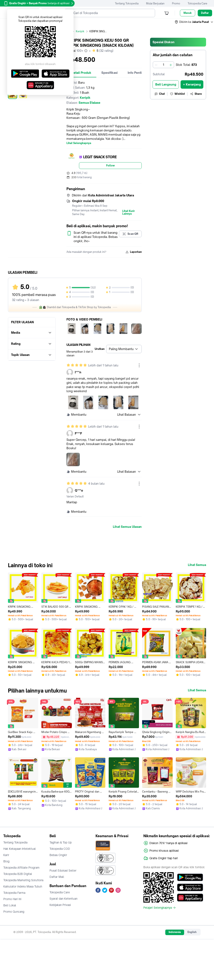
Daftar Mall (57, 876)
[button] (194, 22)
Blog (6, 861)
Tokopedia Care (197, 3)
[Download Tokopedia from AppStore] (190, 887)
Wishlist (180, 93)
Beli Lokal (9, 905)
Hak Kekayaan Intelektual (19, 848)
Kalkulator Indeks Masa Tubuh (22, 886)
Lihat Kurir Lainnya (128, 212)
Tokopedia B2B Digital (17, 874)
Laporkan (136, 251)
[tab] (81, 72)
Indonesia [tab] (175, 932)
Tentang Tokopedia (127, 3)
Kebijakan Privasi (60, 905)
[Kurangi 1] (156, 64)
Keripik (80, 31)
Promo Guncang (13, 911)
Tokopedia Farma (14, 892)
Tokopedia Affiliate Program (21, 867)
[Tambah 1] (170, 64)
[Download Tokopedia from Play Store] (190, 877)
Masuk (187, 12)
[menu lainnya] (139, 365)
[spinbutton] (163, 65)
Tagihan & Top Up (61, 842)
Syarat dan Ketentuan (63, 898)
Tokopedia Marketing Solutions (23, 880)
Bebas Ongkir (58, 855)
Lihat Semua (197, 565)
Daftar (205, 12)
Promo (176, 3)
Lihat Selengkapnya (78, 143)
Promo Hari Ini (12, 899)
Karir (6, 855)
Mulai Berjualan (155, 3)
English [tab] (191, 932)
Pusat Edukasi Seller (63, 870)
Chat (162, 93)
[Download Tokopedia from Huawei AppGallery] (190, 897)
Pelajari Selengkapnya (157, 907)
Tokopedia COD (60, 848)
